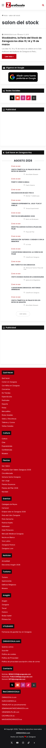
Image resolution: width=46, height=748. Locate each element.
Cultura (4, 439)
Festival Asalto (7, 523)
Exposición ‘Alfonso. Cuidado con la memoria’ (27, 240)
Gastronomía (6, 581)
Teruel (4, 608)
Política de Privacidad (10, 658)
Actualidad (6, 561)
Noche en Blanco (8, 537)
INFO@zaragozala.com (16, 679)
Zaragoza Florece (8, 545)
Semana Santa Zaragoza (11, 477)
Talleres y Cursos (8, 422)
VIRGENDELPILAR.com (10, 712)
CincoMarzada (7, 473)
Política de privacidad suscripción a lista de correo (21, 662)
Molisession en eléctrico (22, 193)
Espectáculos (7, 397)
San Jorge (5, 481)
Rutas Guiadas (7, 415)
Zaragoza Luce (7, 548)
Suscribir (5, 650)
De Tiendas (6, 393)
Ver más (23, 314)
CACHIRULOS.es (8, 716)
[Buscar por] (43, 6)
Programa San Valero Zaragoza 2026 (16, 470)
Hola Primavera (7, 530)
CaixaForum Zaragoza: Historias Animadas (25, 289)
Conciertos (6, 389)
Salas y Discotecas (9, 419)
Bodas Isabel (6, 616)
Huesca (5, 612)
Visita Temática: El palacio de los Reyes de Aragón (25, 170)
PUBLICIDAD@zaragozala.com (21, 677)
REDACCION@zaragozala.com (20, 674)
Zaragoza (5, 605)
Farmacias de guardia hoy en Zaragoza (16, 632)
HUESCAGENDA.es (9, 701)
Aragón (4, 601)
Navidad (5, 492)
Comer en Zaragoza (9, 382)
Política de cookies (9, 654)
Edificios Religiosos (9, 585)
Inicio (5, 15)
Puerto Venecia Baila (20, 182)
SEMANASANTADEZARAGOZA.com (15, 708)
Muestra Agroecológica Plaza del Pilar (26, 228)
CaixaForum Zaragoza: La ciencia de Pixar (27, 253)
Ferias (4, 408)
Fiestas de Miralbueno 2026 (23, 216)
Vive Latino (6, 541)
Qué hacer (6, 378)
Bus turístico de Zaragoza (23, 265)
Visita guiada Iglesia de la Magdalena (27, 277)
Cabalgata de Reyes (9, 504)
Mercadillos (6, 411)
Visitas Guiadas (7, 426)
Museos (5, 453)
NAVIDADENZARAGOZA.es (12, 719)
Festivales (5, 400)
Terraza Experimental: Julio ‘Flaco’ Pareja (26, 204)
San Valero (6, 466)
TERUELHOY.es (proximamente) (14, 705)
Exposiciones (7, 446)
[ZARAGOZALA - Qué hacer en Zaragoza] (15, 5)
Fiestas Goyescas (8, 484)
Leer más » (9, 56)
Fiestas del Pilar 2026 (10, 488)
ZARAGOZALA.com (10, 34)
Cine (3, 442)
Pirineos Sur (6, 619)
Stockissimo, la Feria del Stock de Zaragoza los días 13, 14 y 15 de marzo (22, 41)
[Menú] (3, 6)
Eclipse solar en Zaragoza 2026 (14, 512)
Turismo (5, 577)
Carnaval (5, 508)
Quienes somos (7, 647)
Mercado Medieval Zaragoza (12, 534)
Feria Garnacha (7, 519)
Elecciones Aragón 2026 (11, 565)
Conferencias (7, 450)
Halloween (6, 526)
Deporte (5, 404)
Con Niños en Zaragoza (11, 386)
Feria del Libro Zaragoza (11, 515)
